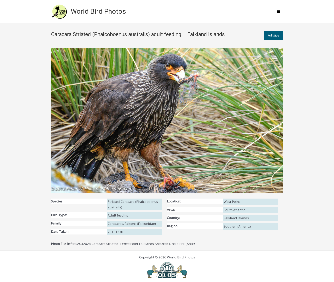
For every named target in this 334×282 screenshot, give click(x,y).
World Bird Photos (98, 11)
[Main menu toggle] (278, 11)
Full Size (273, 35)
